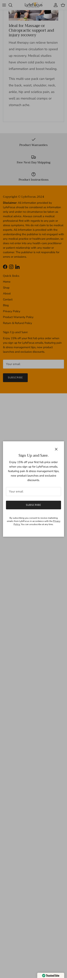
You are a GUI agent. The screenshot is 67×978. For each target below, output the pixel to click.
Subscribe (33, 505)
